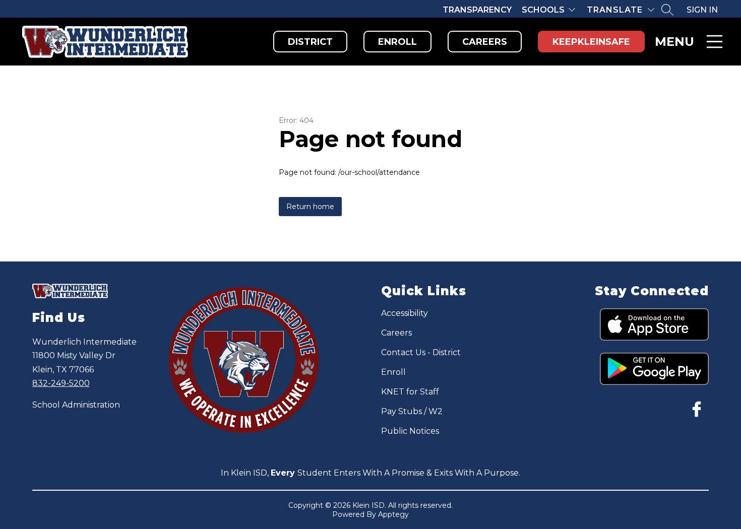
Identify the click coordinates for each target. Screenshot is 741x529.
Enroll (397, 41)
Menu (674, 41)
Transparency (477, 10)
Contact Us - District (421, 352)
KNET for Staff (410, 391)
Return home (310, 206)
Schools (543, 10)
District (310, 41)
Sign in (702, 10)
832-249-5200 (61, 383)
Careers (484, 41)
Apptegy (393, 514)
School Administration (76, 405)
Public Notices (410, 431)
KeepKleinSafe (591, 41)
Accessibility (404, 313)
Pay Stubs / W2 (412, 411)
